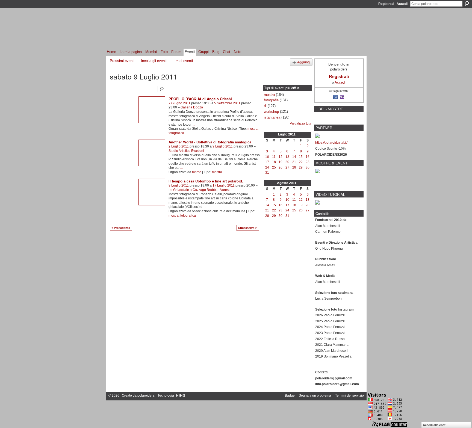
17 (267, 162)
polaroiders (145, 395)
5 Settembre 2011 (227, 103)
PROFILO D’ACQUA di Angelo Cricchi (200, 98)
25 (274, 167)
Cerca (467, 3)
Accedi (402, 4)
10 (267, 157)
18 (274, 162)
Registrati (386, 4)
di (265, 106)
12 (280, 157)
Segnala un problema (315, 395)
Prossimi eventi (122, 61)
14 (294, 157)
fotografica (176, 133)
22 (301, 162)
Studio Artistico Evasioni (186, 151)
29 (301, 167)
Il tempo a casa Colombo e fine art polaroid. (206, 181)
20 (287, 162)
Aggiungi (304, 62)
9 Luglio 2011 (223, 146)
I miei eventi (183, 61)
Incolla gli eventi (154, 61)
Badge (290, 395)
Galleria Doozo (192, 107)
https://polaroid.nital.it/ (331, 142)
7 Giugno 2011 (179, 103)
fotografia (271, 100)
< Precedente (120, 227)
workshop (271, 112)
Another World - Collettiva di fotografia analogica (210, 141)
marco (196, 172)
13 (287, 157)
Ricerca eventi (162, 89)
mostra (252, 129)
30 (307, 167)
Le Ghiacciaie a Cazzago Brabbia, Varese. (200, 190)
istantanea (272, 117)
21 (294, 162)
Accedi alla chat (434, 425)
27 (287, 167)
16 (307, 157)
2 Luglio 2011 (179, 146)
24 (267, 167)
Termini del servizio (349, 395)
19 (280, 162)
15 (301, 157)
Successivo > (247, 227)
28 (294, 167)
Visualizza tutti (300, 123)
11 (274, 157)
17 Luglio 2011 (224, 185)
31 (267, 173)
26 (280, 167)
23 (307, 162)
